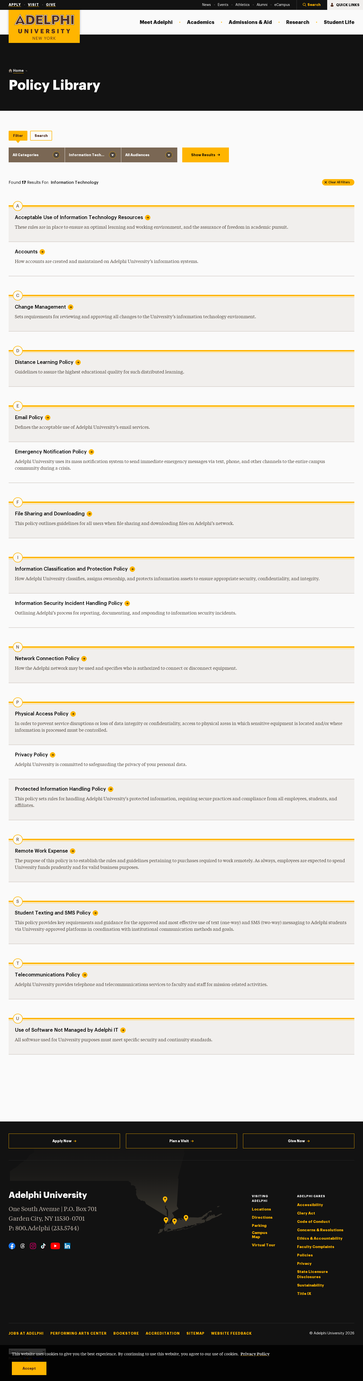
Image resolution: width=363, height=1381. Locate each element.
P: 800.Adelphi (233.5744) (44, 1229)
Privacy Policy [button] (255, 1353)
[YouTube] (55, 1246)
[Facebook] (12, 1246)
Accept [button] (29, 1368)
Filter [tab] (18, 135)
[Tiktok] (43, 1246)
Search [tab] (41, 135)
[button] (312, 5)
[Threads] (23, 1246)
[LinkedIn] (67, 1246)
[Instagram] (33, 1246)
